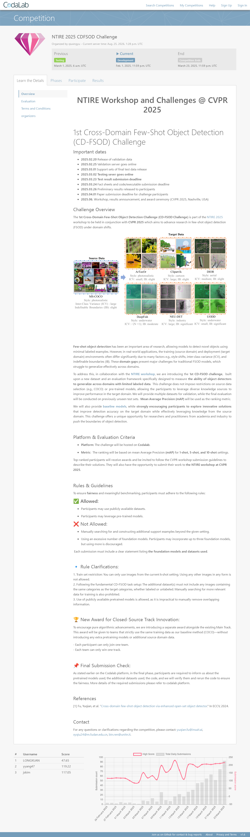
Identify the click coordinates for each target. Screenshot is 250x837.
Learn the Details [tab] (30, 80)
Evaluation (28, 101)
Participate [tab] (77, 80)
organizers (28, 116)
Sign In (242, 5)
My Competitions (191, 5)
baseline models (114, 406)
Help (212, 5)
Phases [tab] (56, 80)
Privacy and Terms (226, 834)
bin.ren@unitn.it (119, 734)
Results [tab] (98, 80)
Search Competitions (160, 5)
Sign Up (226, 5)
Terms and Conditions (36, 108)
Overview (28, 94)
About (209, 834)
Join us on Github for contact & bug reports (177, 834)
